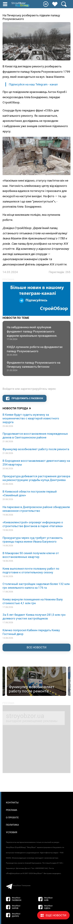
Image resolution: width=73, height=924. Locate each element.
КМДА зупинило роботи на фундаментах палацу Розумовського (35, 350)
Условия (11, 832)
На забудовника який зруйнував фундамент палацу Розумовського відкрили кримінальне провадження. (32, 332)
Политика (12, 824)
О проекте (12, 817)
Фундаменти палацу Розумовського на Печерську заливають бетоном (33, 366)
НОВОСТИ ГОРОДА (17, 408)
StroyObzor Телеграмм (21, 885)
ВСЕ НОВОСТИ (36, 647)
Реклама (11, 810)
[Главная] (21, 4)
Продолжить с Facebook (27, 398)
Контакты (12, 802)
